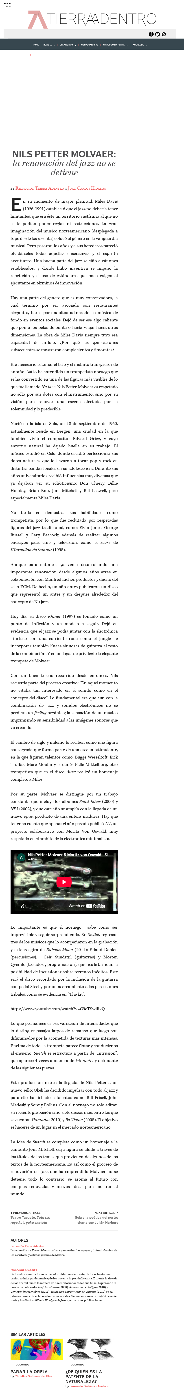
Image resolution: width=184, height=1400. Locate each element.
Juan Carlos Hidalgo (87, 188)
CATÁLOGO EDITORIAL (113, 46)
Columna (22, 1364)
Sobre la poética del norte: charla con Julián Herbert (96, 1220)
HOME (36, 45)
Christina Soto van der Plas (33, 1376)
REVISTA (46, 46)
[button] (16, 65)
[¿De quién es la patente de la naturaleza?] (92, 1349)
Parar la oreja (29, 1372)
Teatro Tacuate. (30, 1220)
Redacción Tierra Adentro (39, 188)
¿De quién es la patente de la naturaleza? (84, 1377)
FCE (7, 5)
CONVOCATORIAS (89, 45)
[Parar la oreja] (37, 1349)
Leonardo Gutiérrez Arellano (89, 1386)
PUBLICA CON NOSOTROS (45, 55)
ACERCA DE (137, 46)
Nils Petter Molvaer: (64, 164)
